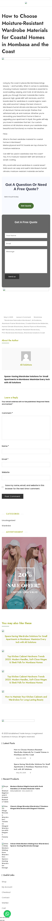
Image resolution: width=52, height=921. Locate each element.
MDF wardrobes (8, 330)
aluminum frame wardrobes (13, 323)
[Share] (6, 917)
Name (5, 446)
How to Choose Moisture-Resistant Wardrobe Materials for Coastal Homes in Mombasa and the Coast (31, 752)
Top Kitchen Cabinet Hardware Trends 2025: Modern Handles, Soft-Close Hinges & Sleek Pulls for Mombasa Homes (26, 659)
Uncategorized (8, 520)
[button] (7, 913)
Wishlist (5, 903)
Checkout (6, 892)
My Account (7, 887)
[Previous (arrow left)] (1, 920)
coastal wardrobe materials (37, 323)
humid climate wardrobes (12, 326)
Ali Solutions (36, 320)
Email (5, 459)
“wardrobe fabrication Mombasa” (17, 320)
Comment (7, 413)
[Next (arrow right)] (3, 920)
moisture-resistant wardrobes (27, 330)
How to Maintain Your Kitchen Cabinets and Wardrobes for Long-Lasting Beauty (26, 698)
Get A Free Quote (26, 222)
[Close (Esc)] (8, 917)
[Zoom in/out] (1, 917)
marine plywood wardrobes (35, 326)
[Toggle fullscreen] (3, 917)
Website (5, 472)
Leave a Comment (23, 317)
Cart (4, 908)
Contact (6, 897)
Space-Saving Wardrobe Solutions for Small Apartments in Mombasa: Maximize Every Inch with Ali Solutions (27, 379)
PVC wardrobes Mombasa (12, 333)
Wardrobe (38, 317)
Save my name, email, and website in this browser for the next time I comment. (24, 487)
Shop (4, 881)
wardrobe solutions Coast (34, 333)
